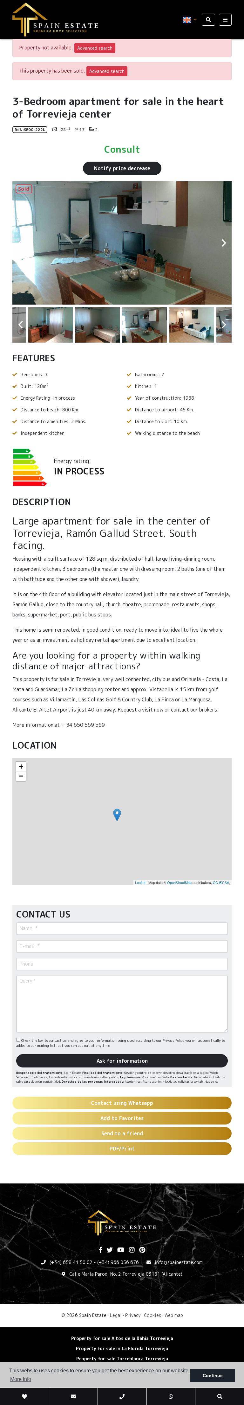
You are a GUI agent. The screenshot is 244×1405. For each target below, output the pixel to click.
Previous (20, 243)
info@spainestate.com (179, 1262)
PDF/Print (122, 1148)
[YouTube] (121, 1250)
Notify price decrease (122, 168)
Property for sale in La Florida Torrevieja (122, 1348)
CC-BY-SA (221, 882)
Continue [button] (213, 1375)
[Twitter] (109, 1250)
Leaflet (140, 882)
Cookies (152, 1315)
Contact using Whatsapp (122, 1102)
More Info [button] (20, 1379)
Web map (174, 1315)
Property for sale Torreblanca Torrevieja (122, 1359)
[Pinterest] (142, 1250)
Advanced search (94, 48)
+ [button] (21, 766)
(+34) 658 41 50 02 (71, 1262)
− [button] (21, 776)
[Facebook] (100, 1250)
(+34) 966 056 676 (118, 1262)
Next (224, 243)
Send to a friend (122, 1133)
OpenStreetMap (179, 882)
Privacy (132, 1315)
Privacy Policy (174, 1040)
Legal (116, 1315)
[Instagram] (132, 1250)
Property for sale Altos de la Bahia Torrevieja (122, 1338)
